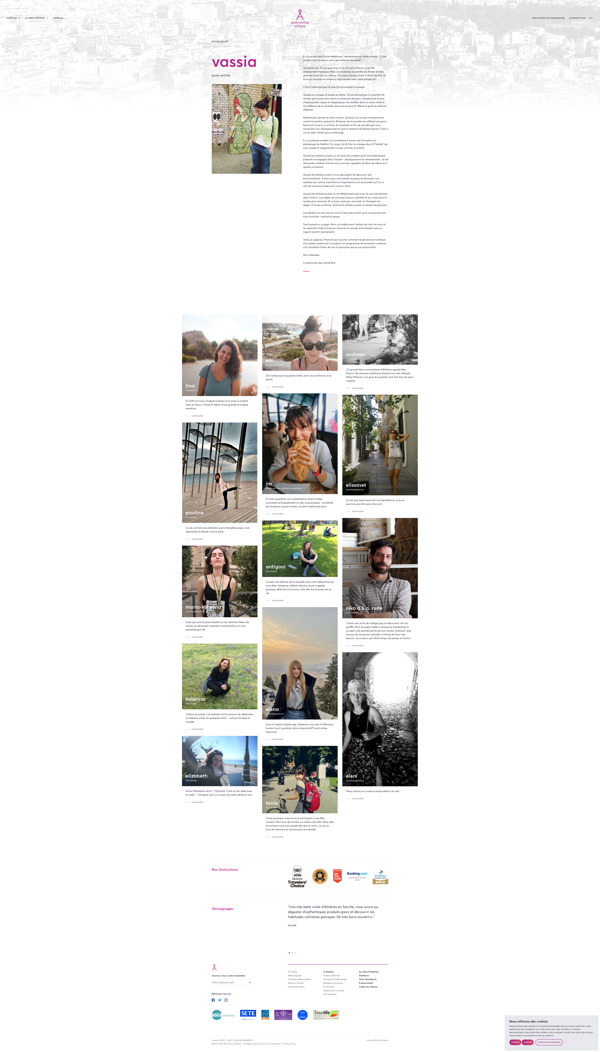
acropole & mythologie (335, 979)
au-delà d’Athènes (35, 18)
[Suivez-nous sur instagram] (226, 1000)
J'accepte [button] (515, 1042)
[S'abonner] (249, 982)
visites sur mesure (368, 987)
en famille (328, 987)
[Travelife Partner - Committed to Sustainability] (326, 1014)
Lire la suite (197, 416)
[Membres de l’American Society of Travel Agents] (223, 1014)
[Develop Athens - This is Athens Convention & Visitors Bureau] (283, 1014)
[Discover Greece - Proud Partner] (303, 1014)
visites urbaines (331, 976)
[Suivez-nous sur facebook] (213, 1000)
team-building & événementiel (548, 18)
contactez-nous (577, 18)
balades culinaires (333, 983)
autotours (58, 18)
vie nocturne (330, 994)
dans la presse (296, 983)
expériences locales (333, 991)
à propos (292, 972)
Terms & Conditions (271, 1044)
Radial (385, 1041)
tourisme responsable (299, 979)
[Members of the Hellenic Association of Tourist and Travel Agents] (265, 1014)
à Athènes (11, 18)
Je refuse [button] (528, 1042)
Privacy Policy (289, 1044)
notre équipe (295, 976)
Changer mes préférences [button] (549, 1042)
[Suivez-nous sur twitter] (219, 1000)
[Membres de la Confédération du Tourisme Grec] (248, 1014)
